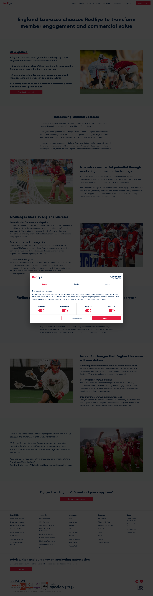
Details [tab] (76, 284)
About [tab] (107, 284)
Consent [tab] (45, 284)
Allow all (106, 319)
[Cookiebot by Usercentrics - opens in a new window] (112, 277)
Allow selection (76, 319)
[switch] (65, 310)
